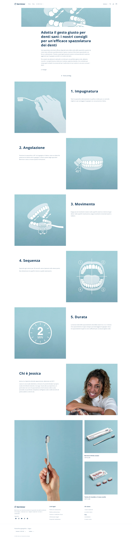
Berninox (19, 536)
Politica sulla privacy (54, 512)
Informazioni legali (54, 517)
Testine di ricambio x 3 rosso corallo (95, 497)
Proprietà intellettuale (55, 519)
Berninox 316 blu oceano (91, 455)
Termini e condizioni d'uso (56, 514)
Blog (85, 514)
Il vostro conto (88, 519)
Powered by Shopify (26, 536)
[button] (39, 4)
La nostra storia (88, 512)
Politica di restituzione (55, 509)
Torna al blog (67, 76)
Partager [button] (44, 69)
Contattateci (87, 517)
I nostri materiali (88, 509)
